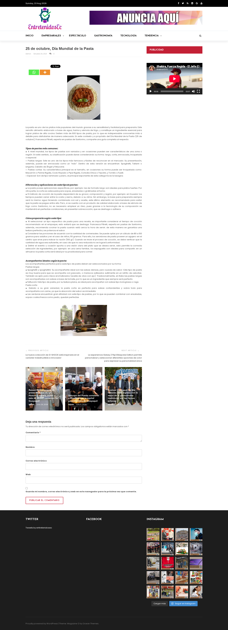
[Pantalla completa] (198, 91)
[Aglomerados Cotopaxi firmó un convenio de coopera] (167, 534)
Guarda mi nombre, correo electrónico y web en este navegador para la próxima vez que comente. (81, 491)
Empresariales (51, 36)
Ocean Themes (90, 623)
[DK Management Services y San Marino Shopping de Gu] (181, 548)
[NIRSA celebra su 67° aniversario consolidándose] (196, 592)
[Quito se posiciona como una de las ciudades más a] (181, 534)
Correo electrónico (36, 460)
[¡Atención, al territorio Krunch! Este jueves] (167, 563)
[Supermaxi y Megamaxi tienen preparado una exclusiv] (196, 577)
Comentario (33, 432)
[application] (174, 78)
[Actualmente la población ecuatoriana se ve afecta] (196, 534)
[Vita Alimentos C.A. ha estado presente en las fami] (196, 548)
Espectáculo (77, 36)
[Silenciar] (193, 91)
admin (28, 54)
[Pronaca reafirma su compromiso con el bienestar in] (153, 534)
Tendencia (152, 36)
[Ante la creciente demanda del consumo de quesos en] (181, 577)
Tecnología (128, 36)
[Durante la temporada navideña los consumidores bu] (181, 592)
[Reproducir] (150, 91)
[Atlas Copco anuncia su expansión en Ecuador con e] (167, 548)
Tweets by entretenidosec (39, 527)
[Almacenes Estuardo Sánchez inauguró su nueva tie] (181, 563)
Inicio (30, 36)
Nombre (30, 447)
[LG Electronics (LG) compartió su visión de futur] (153, 563)
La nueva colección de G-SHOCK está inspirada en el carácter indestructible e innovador (52, 356)
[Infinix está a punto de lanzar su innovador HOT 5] (196, 563)
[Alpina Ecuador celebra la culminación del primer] (167, 592)
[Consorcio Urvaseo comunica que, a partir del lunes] (153, 577)
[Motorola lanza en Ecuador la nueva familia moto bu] (167, 577)
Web (28, 474)
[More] (45, 70)
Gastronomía (103, 36)
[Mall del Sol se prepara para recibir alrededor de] (153, 592)
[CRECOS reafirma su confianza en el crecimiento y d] (153, 548)
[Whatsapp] (34, 70)
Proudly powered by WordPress (42, 623)
